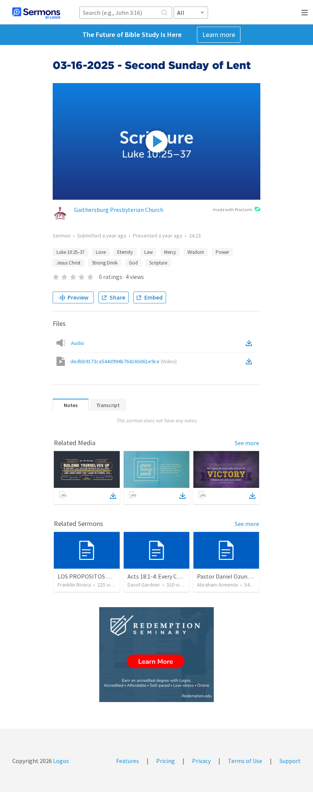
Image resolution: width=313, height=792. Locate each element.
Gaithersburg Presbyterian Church (118, 209)
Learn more (218, 34)
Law (148, 252)
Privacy (201, 761)
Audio (77, 343)
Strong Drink (105, 263)
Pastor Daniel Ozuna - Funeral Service (245, 576)
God (133, 263)
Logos (60, 761)
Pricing (165, 761)
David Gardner (143, 584)
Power (222, 252)
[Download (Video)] (250, 361)
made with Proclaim (232, 209)
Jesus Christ (68, 263)
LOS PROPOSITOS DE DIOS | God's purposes (114, 576)
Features (127, 761)
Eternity (125, 252)
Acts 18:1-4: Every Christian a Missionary (179, 576)
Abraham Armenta (217, 584)
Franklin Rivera (74, 584)
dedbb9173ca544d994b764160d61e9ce (123, 361)
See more (247, 443)
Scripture (158, 263)
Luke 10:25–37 (70, 252)
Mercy (170, 252)
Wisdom (195, 252)
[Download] (113, 496)
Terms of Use (245, 761)
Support (290, 761)
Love (101, 252)
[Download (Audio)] (250, 343)
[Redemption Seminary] (156, 654)
